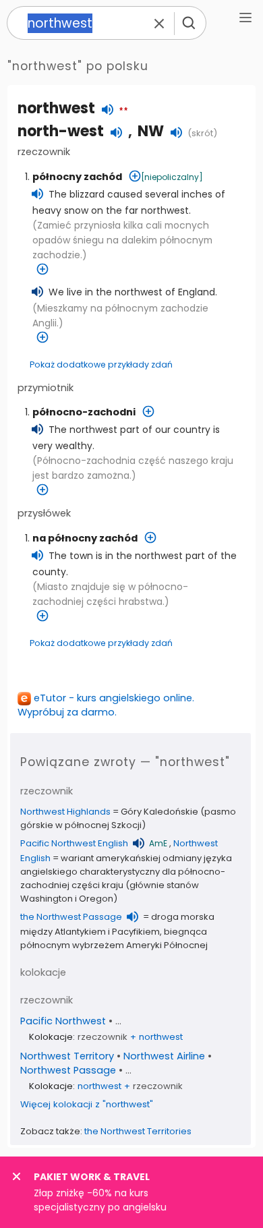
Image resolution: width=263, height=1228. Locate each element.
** (123, 111)
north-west (61, 131)
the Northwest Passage (71, 916)
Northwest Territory (67, 1056)
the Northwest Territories (138, 1131)
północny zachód (77, 176)
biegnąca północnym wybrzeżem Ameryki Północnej (114, 938)
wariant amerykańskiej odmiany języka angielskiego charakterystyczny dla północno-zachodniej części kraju (126, 871)
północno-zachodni (84, 412)
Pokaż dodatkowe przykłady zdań (101, 364)
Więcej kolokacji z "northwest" (86, 1104)
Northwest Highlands (65, 811)
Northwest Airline (164, 1056)
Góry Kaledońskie (159, 811)
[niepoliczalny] (172, 177)
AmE (158, 843)
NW (151, 131)
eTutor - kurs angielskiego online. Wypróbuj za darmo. (106, 705)
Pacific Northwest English (74, 843)
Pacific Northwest (63, 1021)
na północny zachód (85, 538)
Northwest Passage (68, 1070)
